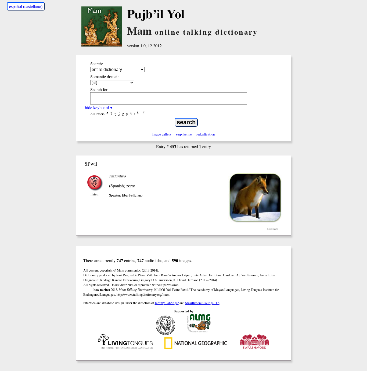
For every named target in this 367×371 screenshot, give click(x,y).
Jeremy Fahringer (167, 302)
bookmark (272, 229)
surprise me (184, 134)
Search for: (99, 89)
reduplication (205, 134)
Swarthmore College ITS (202, 302)
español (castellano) (25, 6)
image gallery (161, 134)
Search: (96, 63)
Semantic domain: (105, 76)
